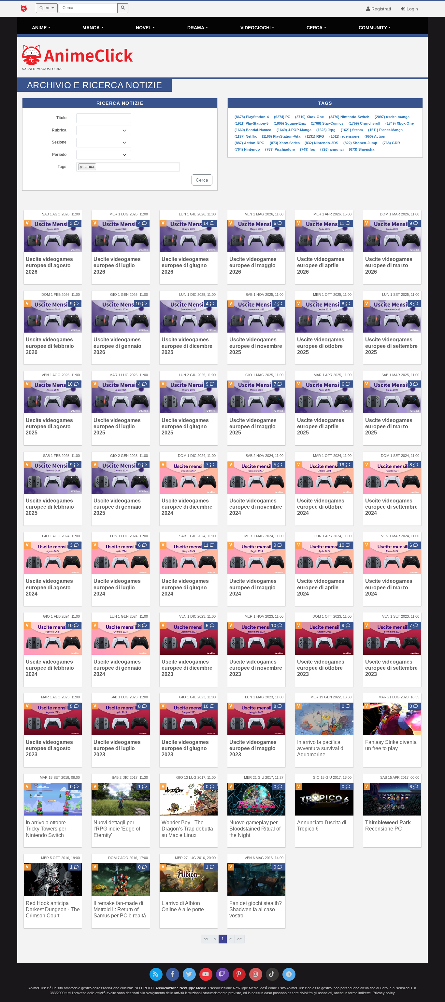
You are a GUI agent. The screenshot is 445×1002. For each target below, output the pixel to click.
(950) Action (375, 136)
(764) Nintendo (248, 149)
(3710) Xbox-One (310, 117)
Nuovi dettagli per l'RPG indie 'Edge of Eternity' (116, 829)
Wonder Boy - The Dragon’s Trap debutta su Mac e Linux (187, 829)
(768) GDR (391, 143)
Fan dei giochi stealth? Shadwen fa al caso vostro (255, 909)
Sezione (59, 142)
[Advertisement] (291, 58)
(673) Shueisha (361, 149)
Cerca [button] (315, 27)
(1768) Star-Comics (327, 123)
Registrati (380, 8)
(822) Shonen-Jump (360, 143)
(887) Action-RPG (250, 143)
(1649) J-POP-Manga (294, 130)
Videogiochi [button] (255, 27)
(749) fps (308, 149)
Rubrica (59, 130)
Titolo (61, 118)
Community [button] (373, 27)
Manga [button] (91, 27)
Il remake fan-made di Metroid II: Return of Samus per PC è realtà (119, 909)
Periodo (59, 154)
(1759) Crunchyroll (365, 123)
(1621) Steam (352, 130)
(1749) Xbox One (399, 123)
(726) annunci (332, 149)
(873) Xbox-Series (285, 143)
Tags (62, 166)
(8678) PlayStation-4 (252, 117)
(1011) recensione (344, 136)
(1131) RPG (315, 136)
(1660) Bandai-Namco (253, 130)
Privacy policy (384, 993)
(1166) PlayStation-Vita (281, 136)
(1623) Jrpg (326, 130)
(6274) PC (282, 117)
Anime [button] (39, 27)
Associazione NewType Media (180, 988)
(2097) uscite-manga (392, 117)
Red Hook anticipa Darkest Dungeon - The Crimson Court (53, 909)
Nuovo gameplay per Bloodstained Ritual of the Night (254, 829)
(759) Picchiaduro (280, 149)
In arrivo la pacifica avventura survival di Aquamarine (321, 748)
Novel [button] (143, 27)
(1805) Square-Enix (290, 123)
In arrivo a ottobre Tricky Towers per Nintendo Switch (46, 829)
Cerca (202, 180)
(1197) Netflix (246, 136)
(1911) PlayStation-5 (252, 123)
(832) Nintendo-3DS (322, 143)
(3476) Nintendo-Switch (349, 117)
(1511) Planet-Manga (385, 130)
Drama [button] (195, 27)
